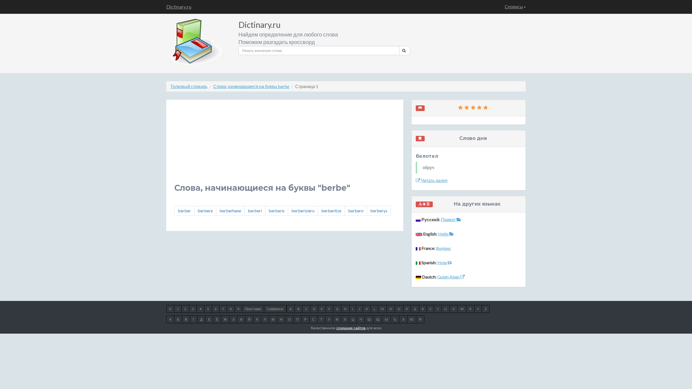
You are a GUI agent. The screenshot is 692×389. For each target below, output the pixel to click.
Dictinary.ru (178, 7)
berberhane (230, 210)
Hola (442, 262)
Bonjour (444, 248)
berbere (205, 210)
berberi (255, 210)
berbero (356, 210)
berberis (277, 210)
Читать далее (434, 180)
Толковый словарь (188, 86)
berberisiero (303, 210)
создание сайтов (350, 328)
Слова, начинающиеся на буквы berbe (251, 86)
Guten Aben (448, 276)
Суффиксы (275, 309)
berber (184, 210)
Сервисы (514, 6)
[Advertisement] (284, 145)
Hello (443, 233)
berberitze (331, 210)
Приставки (253, 309)
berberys (378, 210)
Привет (449, 219)
